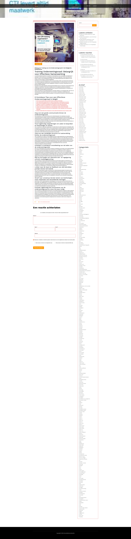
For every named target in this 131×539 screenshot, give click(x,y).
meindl (81, 346)
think (81, 452)
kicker (81, 324)
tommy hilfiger (83, 457)
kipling (81, 330)
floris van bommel (83, 255)
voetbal (81, 492)
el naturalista (82, 237)
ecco (81, 236)
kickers (81, 327)
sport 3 (81, 421)
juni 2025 (81, 104)
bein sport (82, 191)
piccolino (81, 384)
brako (81, 200)
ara (80, 175)
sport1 (81, 433)
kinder (81, 328)
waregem (81, 498)
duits (81, 232)
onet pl (81, 375)
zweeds (81, 516)
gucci (81, 293)
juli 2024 (81, 118)
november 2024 (83, 113)
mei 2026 (81, 90)
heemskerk (82, 300)
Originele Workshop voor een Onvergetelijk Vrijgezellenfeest (88, 43)
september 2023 (83, 131)
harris (81, 297)
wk (80, 505)
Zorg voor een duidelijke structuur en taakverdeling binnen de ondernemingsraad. (52, 103)
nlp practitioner (83, 368)
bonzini (81, 196)
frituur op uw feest (83, 274)
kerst (81, 323)
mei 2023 (81, 136)
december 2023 (83, 127)
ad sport (81, 160)
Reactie (34, 215)
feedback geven (83, 250)
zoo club (81, 515)
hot (80, 309)
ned (80, 355)
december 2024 (83, 112)
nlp (80, 366)
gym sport (82, 296)
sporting (81, 437)
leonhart (81, 333)
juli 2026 (81, 87)
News (82, 69)
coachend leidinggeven (84, 214)
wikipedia (81, 502)
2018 (81, 151)
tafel (81, 442)
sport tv (81, 429)
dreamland (82, 230)
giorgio (81, 287)
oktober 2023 (82, 130)
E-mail (56, 227)
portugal (81, 389)
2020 (81, 152)
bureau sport (82, 207)
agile (81, 166)
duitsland (81, 233)
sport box (81, 423)
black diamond (83, 195)
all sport (81, 171)
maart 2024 (82, 123)
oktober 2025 (82, 99)
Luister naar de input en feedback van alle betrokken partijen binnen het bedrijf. (52, 106)
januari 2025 (82, 110)
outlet (81, 380)
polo (80, 387)
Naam (36, 227)
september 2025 (83, 100)
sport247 (81, 434)
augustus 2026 (83, 86)
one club (81, 374)
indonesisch (82, 312)
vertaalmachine (83, 479)
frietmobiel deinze (83, 269)
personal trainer (83, 383)
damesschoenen (83, 224)
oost (80, 378)
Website (36, 233)
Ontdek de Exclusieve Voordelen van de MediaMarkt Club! (88, 66)
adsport (81, 164)
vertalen (81, 480)
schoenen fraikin (83, 400)
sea (80, 401)
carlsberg (81, 210)
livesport (81, 336)
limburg (81, 334)
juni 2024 (81, 119)
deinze (81, 229)
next (80, 359)
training (81, 464)
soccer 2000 (82, 411)
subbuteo (82, 439)
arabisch (81, 177)
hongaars (81, 307)
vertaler (81, 482)
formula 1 (82, 259)
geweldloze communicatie (85, 286)
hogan (81, 306)
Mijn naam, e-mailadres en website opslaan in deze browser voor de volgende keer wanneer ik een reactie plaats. (54, 239)
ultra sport (82, 470)
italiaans (81, 315)
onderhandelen (83, 373)
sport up (81, 430)
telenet (81, 448)
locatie (81, 337)
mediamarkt (82, 345)
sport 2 (81, 419)
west (81, 501)
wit (80, 503)
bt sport (81, 204)
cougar (81, 219)
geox (81, 284)
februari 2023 (82, 140)
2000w (81, 150)
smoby (81, 407)
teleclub (81, 446)
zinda (81, 514)
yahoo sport (82, 509)
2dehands (82, 154)
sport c (81, 424)
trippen (81, 465)
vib (80, 483)
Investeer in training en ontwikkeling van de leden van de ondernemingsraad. (51, 104)
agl (80, 168)
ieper (81, 311)
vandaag (81, 474)
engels (81, 238)
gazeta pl (81, 280)
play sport (82, 386)
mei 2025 (81, 105)
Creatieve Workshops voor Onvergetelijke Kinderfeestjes (88, 45)
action (81, 159)
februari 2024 (82, 125)
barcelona (82, 188)
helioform (82, 301)
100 (80, 148)
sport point (82, 428)
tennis (81, 450)
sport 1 (81, 418)
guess (81, 295)
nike (80, 360)
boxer (81, 198)
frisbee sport (82, 271)
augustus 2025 (83, 101)
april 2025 (82, 107)
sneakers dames (83, 409)
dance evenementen (84, 225)
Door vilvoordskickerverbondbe (44, 201)
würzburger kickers (84, 507)
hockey (81, 305)
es (80, 241)
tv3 (80, 468)
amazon (81, 173)
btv (80, 205)
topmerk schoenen (83, 459)
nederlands (82, 356)
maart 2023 (82, 139)
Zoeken (80, 22)
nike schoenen (82, 364)
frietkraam (82, 268)
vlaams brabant (83, 491)
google (81, 291)
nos (80, 371)
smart (81, 406)
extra (81, 246)
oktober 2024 (82, 114)
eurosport (82, 243)
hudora (81, 310)
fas (80, 248)
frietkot (81, 266)
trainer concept (83, 462)
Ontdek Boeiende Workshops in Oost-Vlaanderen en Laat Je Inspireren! (87, 40)
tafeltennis (82, 443)
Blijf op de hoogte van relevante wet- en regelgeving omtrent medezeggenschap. (52, 105)
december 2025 (83, 96)
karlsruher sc (82, 321)
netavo (81, 357)
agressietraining (83, 169)
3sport (81, 156)
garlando (81, 279)
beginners (82, 189)
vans (81, 475)
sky (80, 403)
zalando (81, 510)
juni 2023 (81, 135)
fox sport (81, 261)
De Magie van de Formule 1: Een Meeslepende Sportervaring (87, 76)
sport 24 (81, 420)
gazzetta (81, 282)
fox (80, 260)
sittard (81, 402)
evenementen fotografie (84, 245)
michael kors (82, 348)
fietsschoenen (82, 254)
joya (80, 319)
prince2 (81, 392)
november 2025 (83, 98)
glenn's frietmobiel (83, 289)
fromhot (81, 275)
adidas (81, 161)
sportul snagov (83, 438)
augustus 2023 (83, 132)
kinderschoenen (83, 329)
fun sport (81, 278)
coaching (81, 216)
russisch (81, 397)
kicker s (81, 325)
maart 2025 (82, 108)
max (80, 343)
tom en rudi (82, 456)
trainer (81, 461)
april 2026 (82, 91)
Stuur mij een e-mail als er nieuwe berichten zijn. (64, 242)
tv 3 (80, 466)
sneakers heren (83, 410)
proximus (82, 393)
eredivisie (81, 239)
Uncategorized (45, 10)
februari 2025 (82, 109)
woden (81, 506)
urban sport (82, 473)
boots (81, 197)
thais (81, 451)
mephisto (81, 347)
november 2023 (83, 128)
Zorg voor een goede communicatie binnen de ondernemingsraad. (49, 100)
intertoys (81, 314)
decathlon (82, 227)
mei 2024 (81, 121)
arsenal (81, 179)
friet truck (82, 264)
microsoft (81, 350)
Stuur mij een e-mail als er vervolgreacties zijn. (44, 242)
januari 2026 (82, 95)
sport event (82, 425)
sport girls (82, 427)
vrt (80, 496)
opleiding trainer (83, 379)
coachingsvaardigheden (84, 218)
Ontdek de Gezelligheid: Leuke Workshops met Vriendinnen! (88, 37)
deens (81, 228)
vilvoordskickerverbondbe (86, 54)
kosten (81, 332)
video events (82, 484)
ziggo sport (82, 512)
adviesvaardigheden (84, 165)
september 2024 (83, 116)
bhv (80, 192)
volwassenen (82, 493)
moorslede (82, 352)
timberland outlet (83, 455)
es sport (81, 242)
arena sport (82, 178)
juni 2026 (81, 89)
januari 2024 (82, 126)
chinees (81, 211)
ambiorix (81, 174)
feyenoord (82, 252)
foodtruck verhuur (83, 256)
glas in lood (82, 288)
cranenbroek (82, 220)
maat (81, 339)
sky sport (81, 405)
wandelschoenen (83, 497)
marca (81, 342)
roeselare (81, 396)
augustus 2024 (83, 117)
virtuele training (83, 488)
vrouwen (81, 494)
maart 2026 (82, 92)
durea (81, 234)
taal (80, 441)
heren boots (82, 302)
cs (80, 221)
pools (81, 388)
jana (80, 318)
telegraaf (81, 447)
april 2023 (82, 137)
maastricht (82, 338)
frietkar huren (82, 265)
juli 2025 (81, 103)
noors (81, 370)
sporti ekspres (82, 436)
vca (80, 477)
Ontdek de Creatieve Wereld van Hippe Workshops (87, 35)
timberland (82, 453)
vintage (81, 487)
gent (80, 283)
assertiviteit (82, 182)
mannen (81, 341)
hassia (81, 298)
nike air (81, 361)
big (80, 193)
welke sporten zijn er (84, 500)
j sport (81, 316)
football (81, 257)
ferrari (81, 251)
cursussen (82, 223)
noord (81, 369)
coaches (81, 215)
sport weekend (83, 432)
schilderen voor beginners (85, 398)
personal (81, 382)
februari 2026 (82, 94)
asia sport (82, 180)
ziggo (81, 511)
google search (82, 292)
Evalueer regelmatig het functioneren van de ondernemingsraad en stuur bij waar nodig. (53, 110)
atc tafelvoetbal (83, 183)
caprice (81, 209)
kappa (81, 320)
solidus (81, 414)
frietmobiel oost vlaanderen (85, 270)
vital (80, 489)
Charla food (83, 59)
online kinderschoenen (84, 377)
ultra (81, 469)
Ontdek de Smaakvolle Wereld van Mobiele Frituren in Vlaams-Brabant (88, 56)
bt (80, 202)
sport (81, 416)
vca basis (81, 478)
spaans (81, 415)
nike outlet (82, 362)
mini (80, 351)
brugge (81, 201)
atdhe (81, 184)
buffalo (81, 206)
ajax (80, 170)
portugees (82, 391)
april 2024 (82, 122)
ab (80, 157)
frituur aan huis (83, 273)
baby (81, 187)
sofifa (81, 412)
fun (80, 277)
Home (38, 10)
